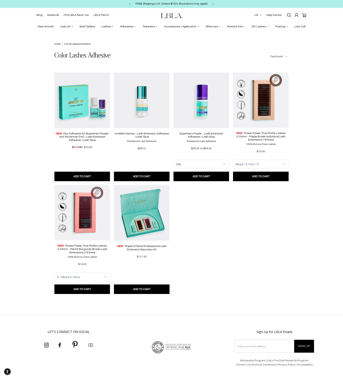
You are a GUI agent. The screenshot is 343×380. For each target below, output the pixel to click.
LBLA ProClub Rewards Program (288, 360)
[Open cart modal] (304, 15)
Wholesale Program (253, 360)
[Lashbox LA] (171, 15)
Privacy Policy (287, 364)
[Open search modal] (289, 15)
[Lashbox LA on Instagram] (46, 345)
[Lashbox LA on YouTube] (90, 345)
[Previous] (129, 4)
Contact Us (243, 364)
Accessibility (305, 364)
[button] (7, 371)
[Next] (213, 4)
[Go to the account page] (296, 15)
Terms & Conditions (263, 364)
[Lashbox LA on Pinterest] (75, 345)
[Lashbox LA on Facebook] (59, 345)
